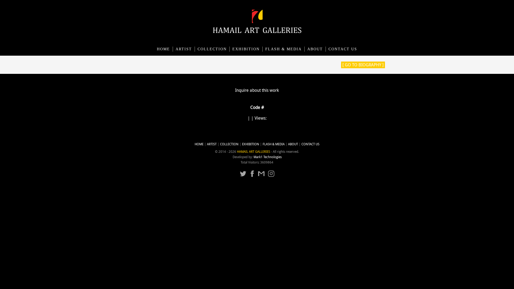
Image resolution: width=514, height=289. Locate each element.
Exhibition (246, 49)
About (315, 49)
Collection (212, 49)
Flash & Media (283, 49)
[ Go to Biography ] (363, 65)
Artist (184, 49)
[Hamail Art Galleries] (257, 32)
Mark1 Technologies (268, 157)
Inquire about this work (257, 90)
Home (163, 49)
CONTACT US (342, 49)
